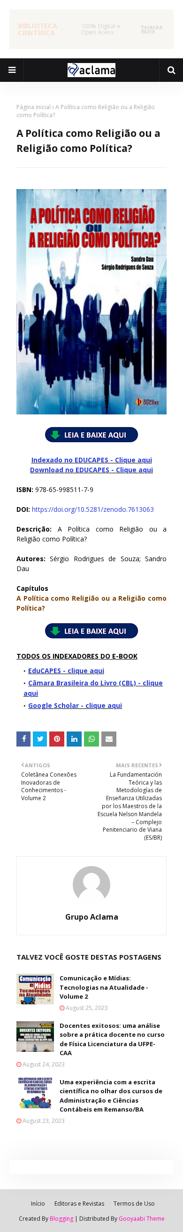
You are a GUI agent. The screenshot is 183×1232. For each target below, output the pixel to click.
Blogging (61, 1219)
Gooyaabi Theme (142, 1219)
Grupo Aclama (91, 917)
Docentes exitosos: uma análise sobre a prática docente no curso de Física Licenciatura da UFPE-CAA (112, 1039)
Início (38, 1204)
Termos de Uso (134, 1204)
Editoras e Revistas (79, 1204)
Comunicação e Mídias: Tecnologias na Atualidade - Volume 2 (104, 987)
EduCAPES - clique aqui (66, 670)
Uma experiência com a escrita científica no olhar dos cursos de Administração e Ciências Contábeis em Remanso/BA (111, 1096)
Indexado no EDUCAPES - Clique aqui (91, 459)
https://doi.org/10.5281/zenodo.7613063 (93, 509)
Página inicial (33, 107)
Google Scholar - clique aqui (75, 705)
